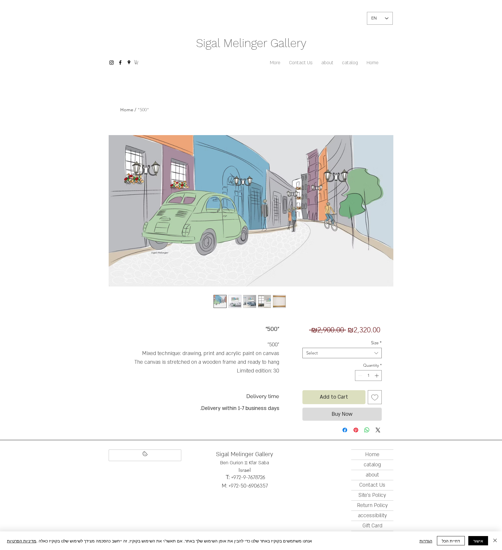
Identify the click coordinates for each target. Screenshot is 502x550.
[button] (136, 62)
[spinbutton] (368, 375)
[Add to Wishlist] (375, 397)
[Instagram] (111, 62)
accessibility (372, 515)
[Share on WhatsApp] (366, 430)
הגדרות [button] (425, 541)
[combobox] (342, 353)
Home (126, 109)
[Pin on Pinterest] (355, 430)
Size (376, 342)
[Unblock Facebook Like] (145, 455)
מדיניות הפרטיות (21, 541)
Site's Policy (372, 495)
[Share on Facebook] (344, 430)
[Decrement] (359, 375)
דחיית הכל (451, 541)
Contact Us (372, 485)
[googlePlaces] (129, 62)
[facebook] (120, 62)
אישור (478, 541)
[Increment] (377, 375)
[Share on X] (377, 430)
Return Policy (372, 505)
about (372, 475)
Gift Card (372, 525)
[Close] (495, 540)
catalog (372, 464)
